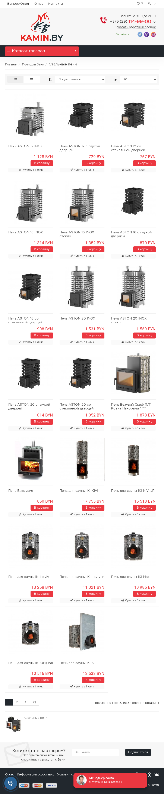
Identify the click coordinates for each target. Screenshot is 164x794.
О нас (38, 4)
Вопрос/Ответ (18, 4)
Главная (11, 64)
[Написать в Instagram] (153, 34)
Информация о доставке (35, 774)
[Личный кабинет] (152, 4)
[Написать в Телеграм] (140, 34)
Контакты (55, 4)
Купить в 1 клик (32, 170)
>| (34, 702)
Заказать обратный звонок (135, 27)
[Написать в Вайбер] (146, 34)
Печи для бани (33, 64)
